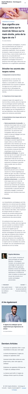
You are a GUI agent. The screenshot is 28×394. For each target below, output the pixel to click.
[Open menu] (25, 3)
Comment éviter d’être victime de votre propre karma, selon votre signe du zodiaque (14, 361)
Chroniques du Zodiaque (8, 21)
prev (3, 321)
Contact (24, 388)
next (24, 321)
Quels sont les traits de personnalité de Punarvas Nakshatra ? (20, 288)
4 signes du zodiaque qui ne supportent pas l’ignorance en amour (13, 327)
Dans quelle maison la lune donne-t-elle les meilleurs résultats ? (7, 288)
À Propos (14, 389)
